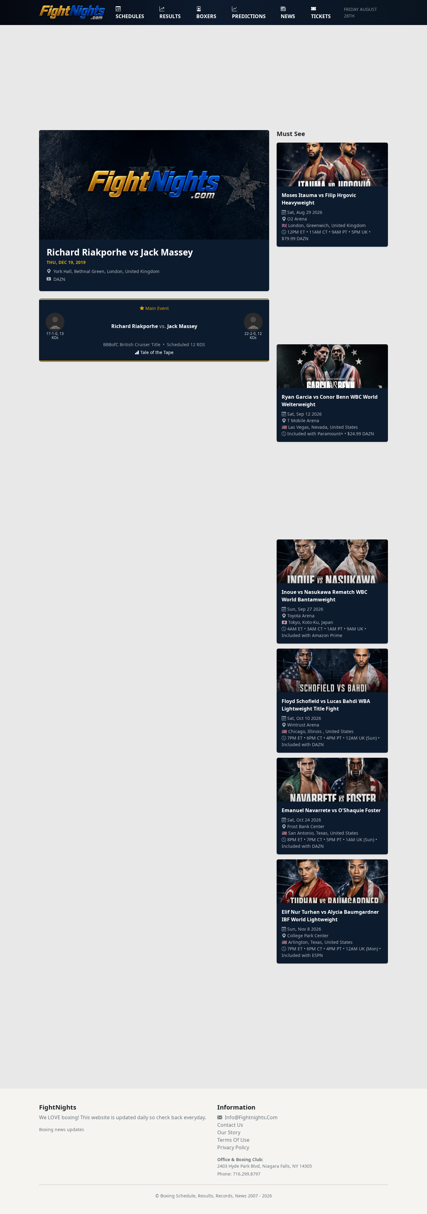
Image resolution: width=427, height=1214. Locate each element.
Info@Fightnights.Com (251, 1117)
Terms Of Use (233, 1139)
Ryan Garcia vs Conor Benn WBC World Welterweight (330, 400)
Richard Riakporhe (134, 326)
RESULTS (170, 16)
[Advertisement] (213, 74)
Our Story (228, 1132)
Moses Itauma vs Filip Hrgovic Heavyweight (319, 199)
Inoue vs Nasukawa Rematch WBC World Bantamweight (324, 596)
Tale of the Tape (156, 352)
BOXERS (206, 16)
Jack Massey (182, 326)
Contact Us (230, 1124)
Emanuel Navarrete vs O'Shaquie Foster (331, 810)
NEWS (288, 16)
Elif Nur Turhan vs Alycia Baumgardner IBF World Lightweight (330, 915)
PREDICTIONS (249, 16)
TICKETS (321, 16)
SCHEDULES (130, 16)
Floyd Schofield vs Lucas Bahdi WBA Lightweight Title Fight (326, 705)
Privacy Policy (233, 1147)
